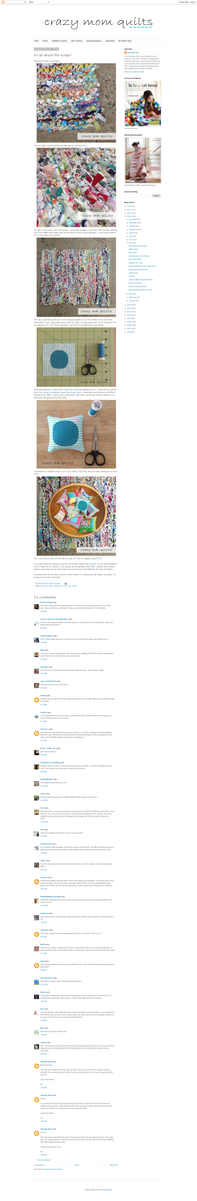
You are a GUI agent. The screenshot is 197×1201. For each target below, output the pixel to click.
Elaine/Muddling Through (50, 897)
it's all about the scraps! (138, 246)
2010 (129, 318)
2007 (129, 329)
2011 (129, 315)
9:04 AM (43, 688)
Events (45, 41)
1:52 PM (43, 1001)
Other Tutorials (76, 41)
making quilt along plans (138, 270)
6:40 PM (43, 889)
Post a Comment (43, 1160)
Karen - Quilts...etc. (48, 748)
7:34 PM (43, 1035)
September (133, 229)
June (131, 240)
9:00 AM (43, 643)
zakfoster (44, 667)
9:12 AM (43, 721)
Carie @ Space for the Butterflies (53, 619)
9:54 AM (43, 755)
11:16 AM (44, 800)
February (133, 297)
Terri (42, 808)
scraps (74, 586)
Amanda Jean (46, 1062)
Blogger (109, 1190)
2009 (129, 322)
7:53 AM (43, 1088)
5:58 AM (43, 1054)
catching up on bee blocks (139, 256)
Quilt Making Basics (94, 41)
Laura (42, 794)
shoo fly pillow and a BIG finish (141, 280)
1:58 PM (43, 853)
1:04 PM (43, 836)
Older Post (113, 1165)
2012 (129, 312)
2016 (129, 213)
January (132, 301)
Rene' (42, 992)
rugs (69, 586)
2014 (129, 305)
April (131, 294)
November (133, 223)
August (132, 233)
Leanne (43, 712)
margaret (44, 913)
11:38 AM (44, 822)
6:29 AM (43, 937)
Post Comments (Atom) (54, 1169)
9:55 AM (43, 772)
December (133, 219)
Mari (42, 650)
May (131, 243)
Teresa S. (44, 729)
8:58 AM (43, 970)
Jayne (42, 861)
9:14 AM (43, 741)
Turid (42, 961)
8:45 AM (43, 628)
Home (36, 41)
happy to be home (136, 263)
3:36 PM (43, 870)
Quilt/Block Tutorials (59, 41)
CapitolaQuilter (46, 779)
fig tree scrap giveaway (138, 286)
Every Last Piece (135, 283)
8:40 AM (43, 611)
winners (132, 276)
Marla (42, 944)
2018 (129, 206)
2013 (129, 308)
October (132, 226)
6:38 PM (43, 1021)
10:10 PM (44, 906)
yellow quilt (133, 273)
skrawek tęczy (46, 978)
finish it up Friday (46, 586)
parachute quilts (135, 259)
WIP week (133, 253)
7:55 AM (43, 1121)
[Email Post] (65, 583)
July (131, 236)
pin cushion (63, 586)
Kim (42, 1009)
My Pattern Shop (125, 41)
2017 (129, 210)
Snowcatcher (45, 844)
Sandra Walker (46, 636)
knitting (55, 586)
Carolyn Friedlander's (52, 392)
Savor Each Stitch (73, 392)
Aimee (43, 696)
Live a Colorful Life (48, 681)
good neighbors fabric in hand (140, 290)
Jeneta (43, 1043)
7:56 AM (43, 1155)
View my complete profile (134, 72)
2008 (129, 325)
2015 (129, 216)
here (84, 145)
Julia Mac (44, 930)
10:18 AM (44, 786)
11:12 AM (44, 984)
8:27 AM (43, 953)
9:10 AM (43, 705)
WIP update (133, 249)
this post (92, 564)
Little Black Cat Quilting (50, 763)
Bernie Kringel (46, 602)
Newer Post (39, 1165)
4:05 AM (43, 922)
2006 (129, 332)
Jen (41, 830)
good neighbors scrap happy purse (142, 266)
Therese (43, 877)
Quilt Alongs (110, 41)
